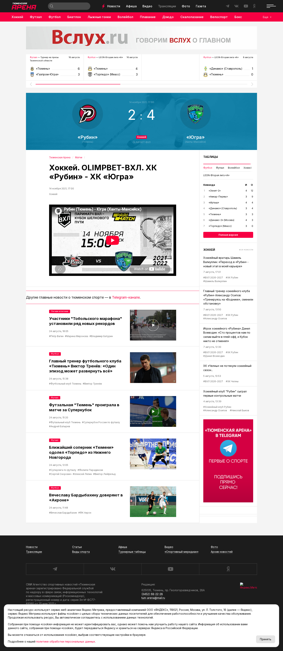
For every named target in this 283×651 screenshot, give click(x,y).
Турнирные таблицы (132, 551)
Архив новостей (222, 551)
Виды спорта (81, 551)
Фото (186, 6)
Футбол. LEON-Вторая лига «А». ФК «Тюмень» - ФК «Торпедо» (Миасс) (112, 69)
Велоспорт (219, 17)
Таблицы (210, 156)
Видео (147, 6)
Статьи (77, 547)
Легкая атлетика (59, 311)
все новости (246, 249)
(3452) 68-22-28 (152, 594)
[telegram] (55, 569)
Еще (265, 17)
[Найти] (51, 6)
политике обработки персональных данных (65, 641)
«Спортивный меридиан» (181, 551)
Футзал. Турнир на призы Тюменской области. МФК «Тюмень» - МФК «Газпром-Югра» (55, 69)
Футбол (55, 17)
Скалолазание (191, 17)
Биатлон (74, 17)
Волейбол (125, 17)
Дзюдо (168, 17)
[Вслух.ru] (141, 37)
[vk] (113, 569)
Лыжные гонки (99, 17)
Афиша (131, 6)
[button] (31, 84)
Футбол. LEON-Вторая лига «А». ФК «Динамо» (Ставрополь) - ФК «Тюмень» (228, 69)
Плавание (148, 17)
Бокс (238, 17)
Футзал (36, 17)
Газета (201, 6)
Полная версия (228, 234)
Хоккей (17, 17)
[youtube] (170, 569)
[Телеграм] (228, 460)
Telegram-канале (126, 297)
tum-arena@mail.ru (153, 597)
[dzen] (228, 569)
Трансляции (167, 6)
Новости (113, 6)
